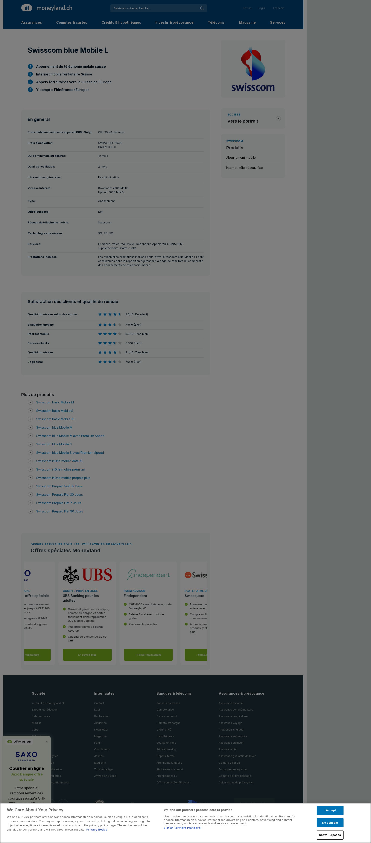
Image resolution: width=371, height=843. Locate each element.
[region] (185, 823)
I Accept (330, 810)
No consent (330, 822)
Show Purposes (330, 835)
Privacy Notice (96, 829)
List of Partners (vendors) (182, 827)
